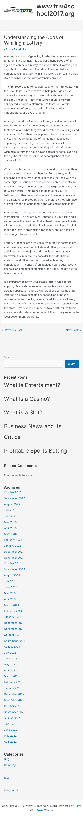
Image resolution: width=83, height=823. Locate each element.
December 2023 (14, 622)
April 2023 (10, 670)
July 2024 (10, 581)
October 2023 (12, 634)
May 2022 (10, 735)
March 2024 (11, 605)
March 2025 (11, 533)
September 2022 (14, 711)
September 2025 (14, 498)
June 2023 (10, 658)
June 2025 (10, 516)
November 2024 (14, 557)
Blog (8, 49)
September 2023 (14, 640)
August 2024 (12, 575)
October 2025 (12, 492)
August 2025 (12, 504)
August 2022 (12, 717)
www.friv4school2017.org (55, 10)
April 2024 (10, 599)
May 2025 (10, 522)
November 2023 (14, 628)
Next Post (73, 329)
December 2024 (14, 551)
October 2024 (12, 563)
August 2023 (12, 646)
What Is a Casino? (27, 398)
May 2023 (10, 664)
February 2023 (13, 682)
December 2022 (14, 694)
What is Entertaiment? (32, 385)
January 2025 (12, 545)
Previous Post (12, 329)
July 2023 (10, 652)
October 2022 (12, 705)
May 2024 (10, 593)
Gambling (10, 765)
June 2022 (10, 729)
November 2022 (14, 700)
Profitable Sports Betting (35, 450)
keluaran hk (11, 790)
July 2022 (10, 723)
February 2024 (13, 611)
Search (8, 357)
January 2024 (12, 616)
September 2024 (14, 569)
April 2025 (10, 528)
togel (7, 777)
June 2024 (10, 587)
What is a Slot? (23, 412)
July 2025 (10, 510)
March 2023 (11, 676)
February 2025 (13, 539)
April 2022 (10, 741)
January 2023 (12, 688)
